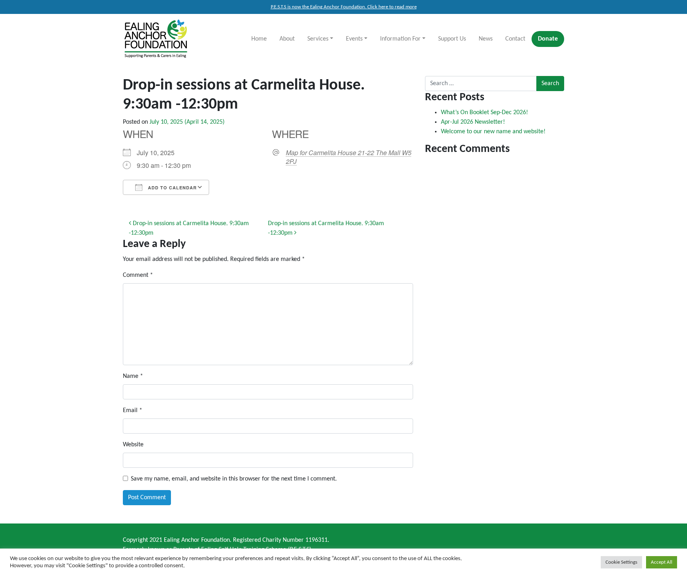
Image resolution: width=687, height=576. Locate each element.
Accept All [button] (661, 562)
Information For (400, 39)
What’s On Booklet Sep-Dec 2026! (484, 112)
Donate (548, 39)
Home (259, 39)
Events (354, 39)
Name (133, 376)
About (287, 39)
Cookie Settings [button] (621, 562)
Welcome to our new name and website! (493, 131)
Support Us (452, 39)
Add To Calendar (171, 188)
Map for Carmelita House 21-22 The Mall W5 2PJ (348, 157)
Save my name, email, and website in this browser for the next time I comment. (234, 479)
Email (132, 410)
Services (317, 39)
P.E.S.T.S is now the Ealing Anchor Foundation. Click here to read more (344, 7)
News (486, 39)
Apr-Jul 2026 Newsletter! (473, 122)
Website (133, 445)
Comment (138, 275)
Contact (515, 39)
